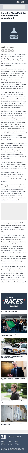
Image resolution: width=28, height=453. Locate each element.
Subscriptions (17, 444)
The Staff (9, 444)
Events (2, 443)
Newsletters (3, 444)
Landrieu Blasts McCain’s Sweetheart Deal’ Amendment (13, 15)
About (2, 441)
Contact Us (10, 441)
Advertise (16, 441)
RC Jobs (16, 443)
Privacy (9, 443)
